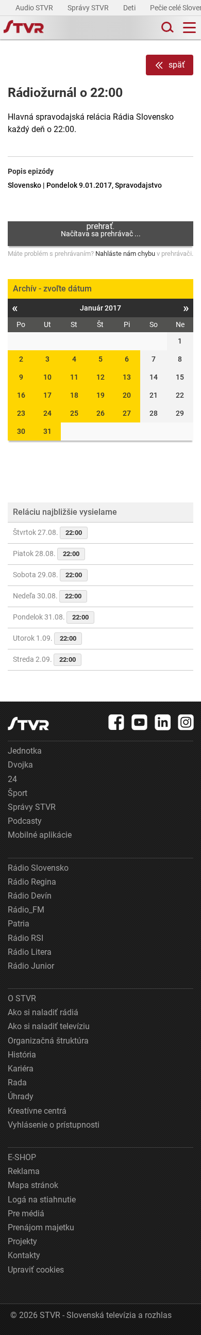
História (22, 1055)
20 (127, 395)
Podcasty (25, 821)
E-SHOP (22, 1157)
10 (47, 377)
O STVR (22, 998)
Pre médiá (26, 1213)
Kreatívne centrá (37, 1111)
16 (21, 395)
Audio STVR (35, 8)
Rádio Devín (30, 896)
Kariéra (21, 1068)
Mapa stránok (33, 1185)
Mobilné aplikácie (40, 835)
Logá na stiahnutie (42, 1199)
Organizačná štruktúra (48, 1041)
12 (100, 377)
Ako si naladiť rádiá (43, 1012)
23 (21, 413)
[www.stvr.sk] (28, 723)
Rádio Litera (30, 952)
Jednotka (25, 751)
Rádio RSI (25, 938)
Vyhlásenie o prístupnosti (53, 1125)
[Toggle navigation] (189, 27)
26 (100, 413)
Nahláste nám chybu (125, 253)
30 (21, 431)
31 (47, 431)
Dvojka (20, 765)
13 (127, 377)
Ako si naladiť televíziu (49, 1026)
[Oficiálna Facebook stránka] (116, 722)
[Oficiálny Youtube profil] (139, 722)
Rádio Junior (31, 966)
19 (100, 395)
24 (47, 413)
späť (177, 65)
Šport (17, 793)
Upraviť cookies (36, 1270)
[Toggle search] (166, 27)
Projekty (22, 1241)
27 (127, 413)
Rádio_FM (26, 910)
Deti (130, 8)
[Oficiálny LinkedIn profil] (163, 722)
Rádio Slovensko (38, 868)
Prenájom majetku (41, 1227)
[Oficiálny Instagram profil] (186, 722)
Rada (17, 1082)
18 (74, 395)
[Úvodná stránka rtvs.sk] (23, 28)
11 (74, 377)
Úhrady (21, 1096)
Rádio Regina (32, 882)
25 (74, 413)
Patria (18, 924)
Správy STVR (89, 8)
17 (47, 395)
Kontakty (24, 1255)
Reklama (24, 1171)
